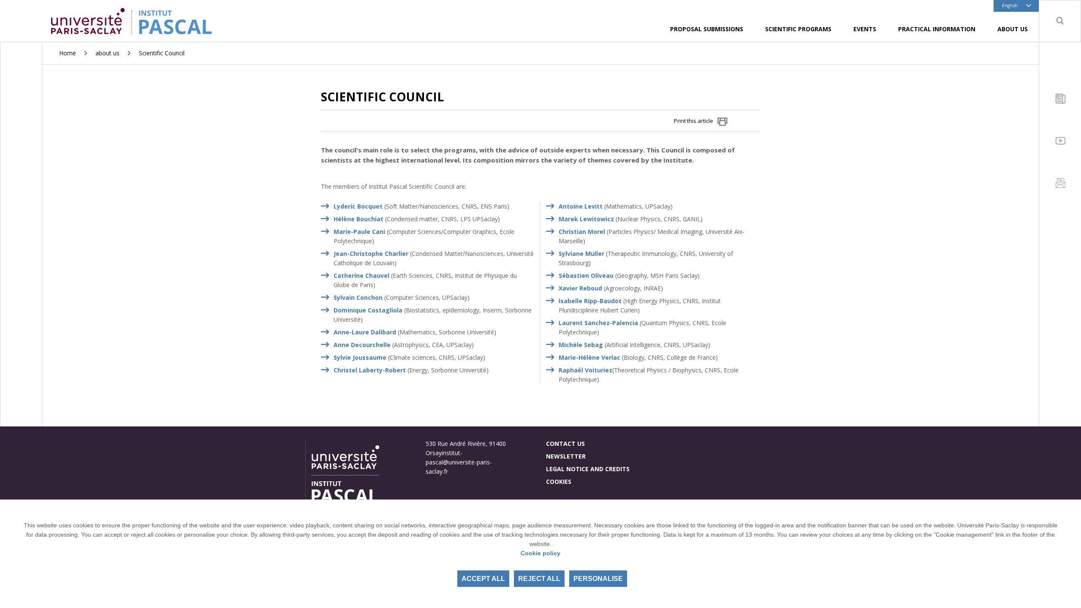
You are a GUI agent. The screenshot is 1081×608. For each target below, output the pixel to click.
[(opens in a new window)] (384, 219)
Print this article (693, 121)
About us (1012, 29)
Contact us (565, 444)
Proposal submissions (706, 29)
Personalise (598, 578)
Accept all (483, 578)
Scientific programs (798, 29)
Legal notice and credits (588, 469)
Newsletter (566, 456)
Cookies (558, 482)
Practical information (936, 29)
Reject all (539, 578)
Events (864, 29)
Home (67, 53)
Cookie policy (540, 553)
